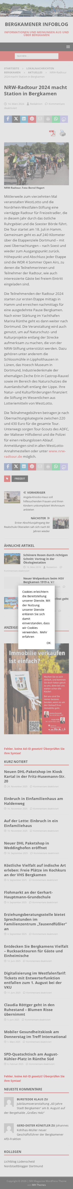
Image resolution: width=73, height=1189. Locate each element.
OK (49, 643)
